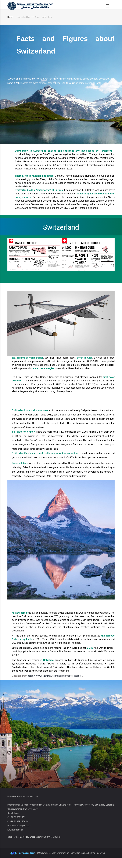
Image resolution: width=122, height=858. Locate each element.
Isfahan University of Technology (64, 853)
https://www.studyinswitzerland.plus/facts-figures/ (55, 675)
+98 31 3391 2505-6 (19, 821)
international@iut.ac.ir (20, 825)
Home (10, 17)
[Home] (30, 4)
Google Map (13, 813)
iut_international (15, 830)
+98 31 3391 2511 (18, 817)
